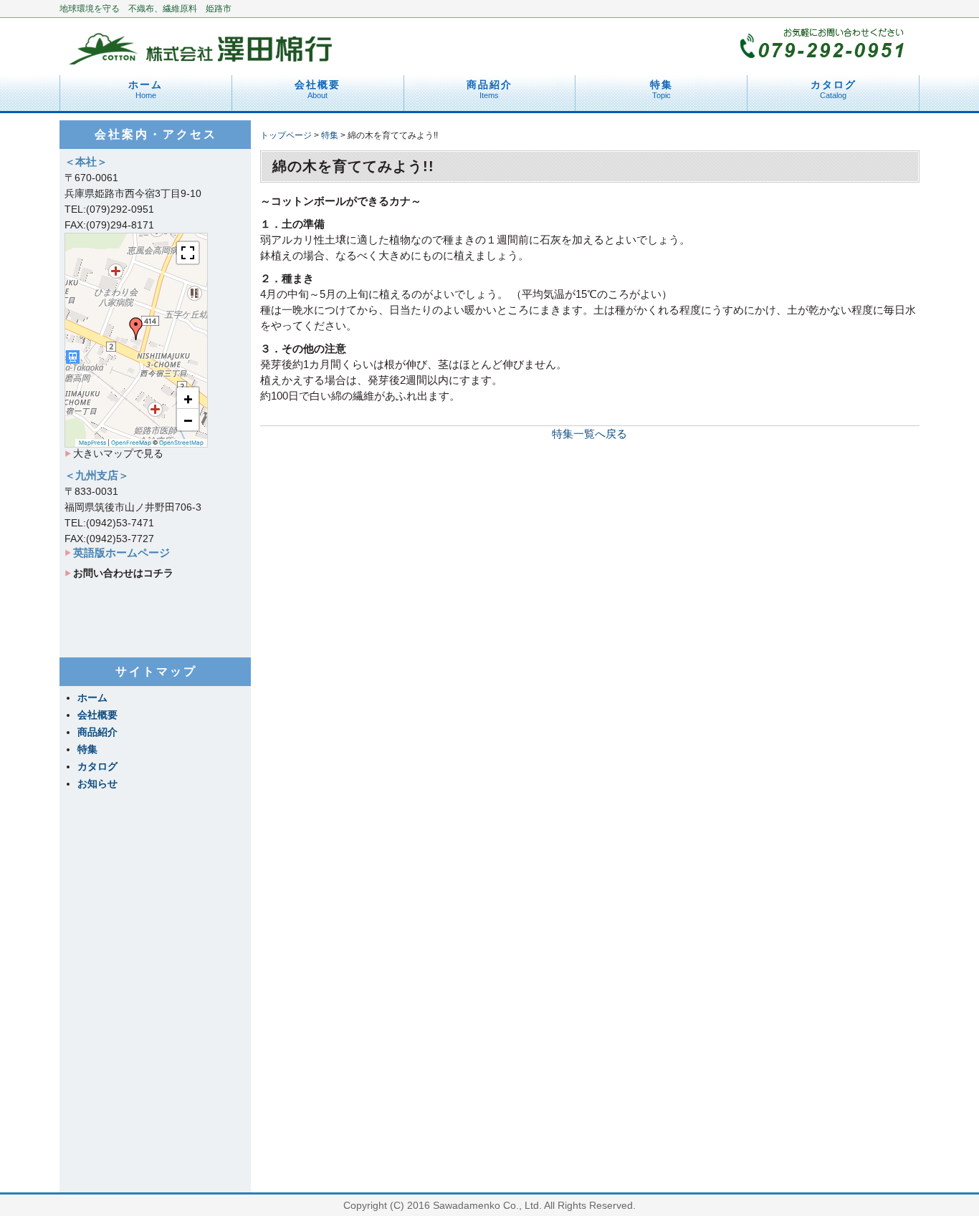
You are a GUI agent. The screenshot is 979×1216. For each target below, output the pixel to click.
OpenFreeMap (131, 442)
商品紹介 (489, 89)
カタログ (833, 89)
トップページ (286, 135)
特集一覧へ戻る (589, 434)
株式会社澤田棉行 (202, 42)
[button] (136, 328)
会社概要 (317, 89)
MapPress (92, 442)
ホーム (145, 89)
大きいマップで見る (118, 453)
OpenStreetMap (181, 442)
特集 (661, 89)
